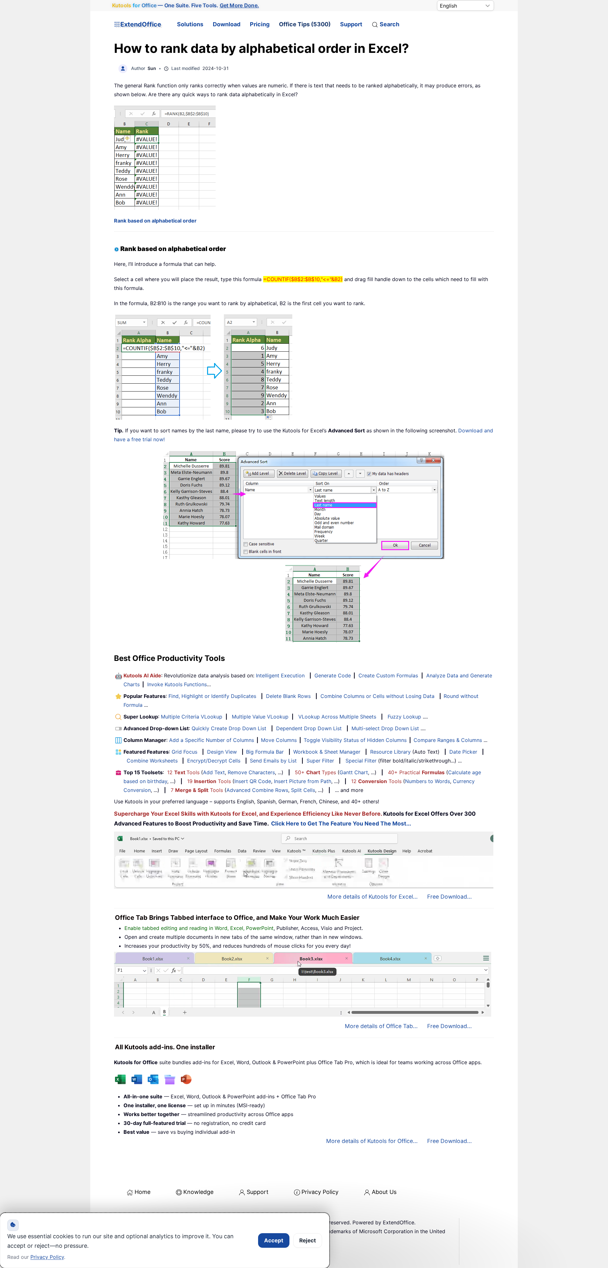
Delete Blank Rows (288, 696)
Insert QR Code (252, 781)
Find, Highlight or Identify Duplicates (212, 696)
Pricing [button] (259, 24)
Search (389, 24)
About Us (384, 1192)
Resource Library (390, 752)
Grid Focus (184, 752)
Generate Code (332, 675)
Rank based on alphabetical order (155, 220)
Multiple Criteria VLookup (191, 716)
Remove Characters (251, 772)
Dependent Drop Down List (309, 728)
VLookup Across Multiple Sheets (337, 716)
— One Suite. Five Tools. (185, 5)
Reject (307, 1240)
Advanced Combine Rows (257, 790)
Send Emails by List (273, 760)
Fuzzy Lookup (404, 716)
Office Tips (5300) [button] (305, 24)
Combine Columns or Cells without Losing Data (377, 696)
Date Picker (463, 752)
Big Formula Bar (265, 752)
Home (142, 1192)
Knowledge (198, 1192)
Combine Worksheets (152, 760)
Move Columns (279, 740)
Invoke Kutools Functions (177, 684)
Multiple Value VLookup (260, 716)
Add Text (214, 772)
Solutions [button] (190, 24)
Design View (222, 752)
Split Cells (303, 790)
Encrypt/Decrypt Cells (213, 760)
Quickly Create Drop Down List (229, 728)
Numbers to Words (427, 781)
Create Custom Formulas (388, 675)
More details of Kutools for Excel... (372, 896)
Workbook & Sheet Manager (326, 752)
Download (226, 24)
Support (351, 24)
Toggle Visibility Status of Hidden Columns (355, 740)
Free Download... (449, 896)
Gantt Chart (353, 772)
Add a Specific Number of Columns (211, 740)
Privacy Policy (320, 1192)
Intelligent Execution (280, 675)
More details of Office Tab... (381, 1026)
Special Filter (361, 760)
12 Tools (183, 772)
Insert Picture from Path (302, 781)
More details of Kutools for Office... (372, 1141)
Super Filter (320, 760)
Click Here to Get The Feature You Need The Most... (341, 823)
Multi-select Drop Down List (385, 728)
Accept (273, 1240)
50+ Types (315, 772)
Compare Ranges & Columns (448, 740)
